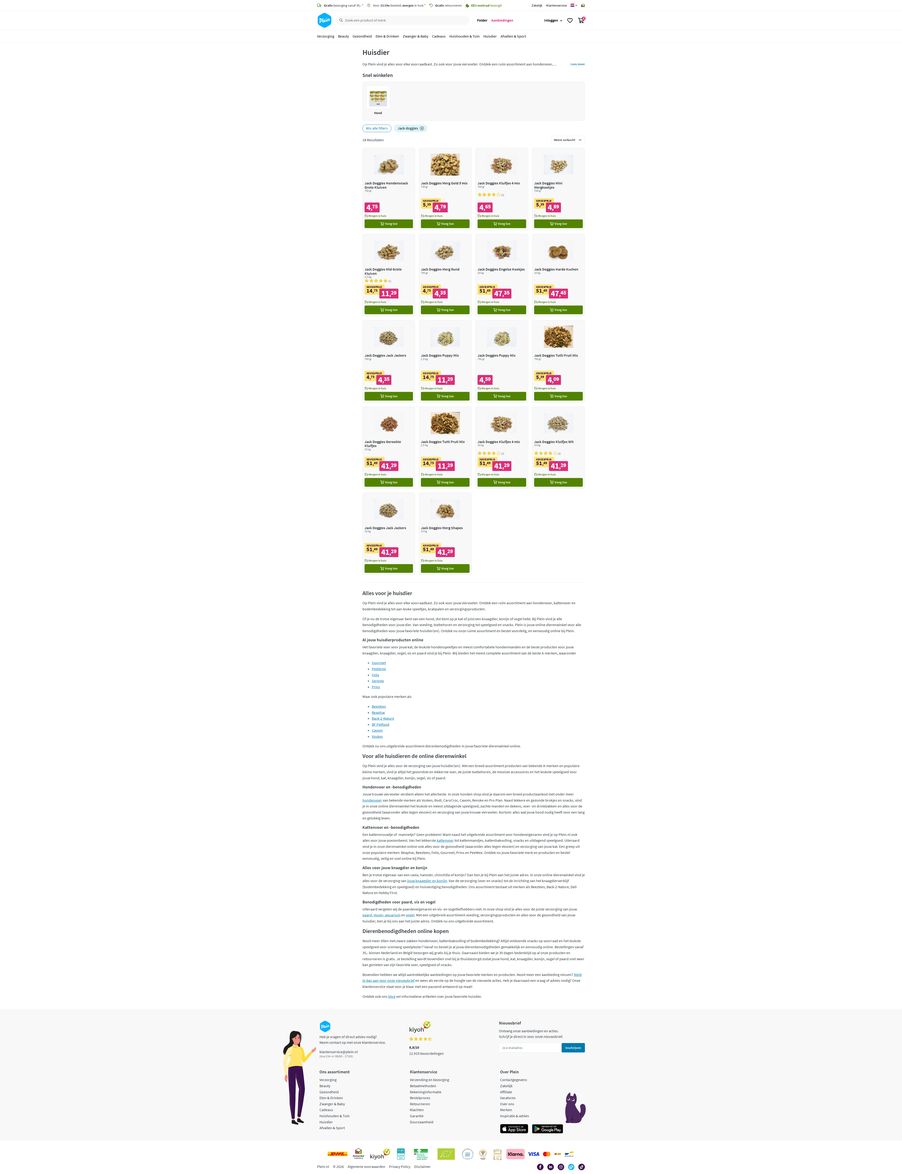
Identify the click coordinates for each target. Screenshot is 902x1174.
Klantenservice (556, 5)
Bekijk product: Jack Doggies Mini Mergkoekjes (558, 189)
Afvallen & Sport (513, 36)
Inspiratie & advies (514, 1115)
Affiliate (506, 1092)
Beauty (343, 36)
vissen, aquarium (386, 915)
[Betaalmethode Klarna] (515, 1154)
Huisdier (490, 36)
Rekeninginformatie (425, 1092)
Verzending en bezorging (429, 1079)
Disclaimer (422, 1166)
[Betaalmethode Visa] (533, 1154)
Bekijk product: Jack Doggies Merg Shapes (445, 534)
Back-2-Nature (383, 718)
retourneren (448, 5)
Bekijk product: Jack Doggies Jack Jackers (389, 361)
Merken (506, 1109)
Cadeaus (439, 36)
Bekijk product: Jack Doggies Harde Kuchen (558, 275)
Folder (482, 20)
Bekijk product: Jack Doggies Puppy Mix (445, 361)
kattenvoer (445, 840)
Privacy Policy (399, 1166)
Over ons (507, 1103)
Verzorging (325, 36)
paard (367, 915)
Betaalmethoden (423, 1085)
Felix (375, 675)
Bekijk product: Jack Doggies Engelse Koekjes (502, 275)
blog (391, 996)
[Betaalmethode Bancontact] (569, 1154)
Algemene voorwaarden (366, 1166)
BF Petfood (380, 724)
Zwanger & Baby (415, 36)
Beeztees (379, 706)
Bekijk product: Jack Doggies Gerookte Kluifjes (389, 448)
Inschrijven (573, 1048)
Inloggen (551, 20)
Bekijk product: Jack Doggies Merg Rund (445, 275)
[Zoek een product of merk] (340, 20)
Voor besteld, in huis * (399, 5)
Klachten (417, 1109)
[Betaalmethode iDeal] (557, 1154)
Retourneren (420, 1103)
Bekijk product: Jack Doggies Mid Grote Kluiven (389, 275)
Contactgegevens (513, 1079)
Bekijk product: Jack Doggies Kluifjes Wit (558, 448)
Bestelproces (420, 1097)
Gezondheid (362, 36)
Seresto (378, 680)
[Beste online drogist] (483, 1154)
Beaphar (378, 712)
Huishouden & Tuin (464, 36)
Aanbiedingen (502, 20)
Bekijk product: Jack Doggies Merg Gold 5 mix (445, 189)
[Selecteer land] (574, 5)
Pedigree (379, 668)
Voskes (377, 736)
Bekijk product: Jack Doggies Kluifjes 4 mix (502, 189)
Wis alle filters (377, 128)
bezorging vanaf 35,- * (343, 5)
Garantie (417, 1115)
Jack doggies (408, 128)
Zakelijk (537, 5)
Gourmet (379, 662)
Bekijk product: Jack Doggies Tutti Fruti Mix (558, 361)
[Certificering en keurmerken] (446, 1154)
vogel (410, 915)
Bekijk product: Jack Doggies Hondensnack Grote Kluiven (389, 189)
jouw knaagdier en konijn (427, 880)
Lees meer (578, 64)
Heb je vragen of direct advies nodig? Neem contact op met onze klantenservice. (352, 1039)
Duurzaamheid (421, 1122)
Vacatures (508, 1097)
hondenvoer (372, 800)
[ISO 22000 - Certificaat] (467, 1154)
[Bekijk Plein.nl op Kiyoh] (380, 1154)
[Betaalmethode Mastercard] (546, 1154)
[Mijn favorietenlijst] (570, 20)
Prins (376, 687)
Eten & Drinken (387, 36)
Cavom (377, 730)
